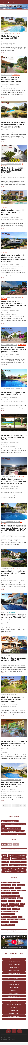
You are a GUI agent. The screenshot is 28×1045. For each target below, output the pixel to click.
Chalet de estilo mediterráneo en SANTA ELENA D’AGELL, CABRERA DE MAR (12, 699)
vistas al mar (7, 221)
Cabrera (23, 858)
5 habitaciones (6, 488)
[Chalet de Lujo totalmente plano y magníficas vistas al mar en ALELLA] (14, 422)
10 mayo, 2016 (5, 310)
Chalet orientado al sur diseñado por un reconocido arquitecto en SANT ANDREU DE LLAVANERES (13, 304)
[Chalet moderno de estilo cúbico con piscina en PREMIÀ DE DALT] (14, 601)
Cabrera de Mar (5, 694)
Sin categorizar (16, 33)
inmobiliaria (4, 903)
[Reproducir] (3, 947)
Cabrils (3, 33)
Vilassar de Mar (20, 871)
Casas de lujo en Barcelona (11, 177)
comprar (13, 898)
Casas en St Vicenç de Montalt (13, 1004)
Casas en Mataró (14, 990)
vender (3, 919)
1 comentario (13, 789)
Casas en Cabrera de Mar (14, 973)
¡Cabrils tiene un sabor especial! (10, 821)
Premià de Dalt (21, 865)
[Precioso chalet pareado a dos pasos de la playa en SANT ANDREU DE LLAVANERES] (14, 770)
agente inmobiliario (6, 885)
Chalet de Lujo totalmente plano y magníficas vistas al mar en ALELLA (14, 437)
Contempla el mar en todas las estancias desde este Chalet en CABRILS (13, 573)
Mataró (5, 865)
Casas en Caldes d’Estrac (14, 979)
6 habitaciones (6, 444)
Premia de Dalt (11, 612)
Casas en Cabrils (14, 976)
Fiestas (18, 901)
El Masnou (11, 344)
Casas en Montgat (14, 993)
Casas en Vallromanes (14, 1013)
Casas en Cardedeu (14, 984)
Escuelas (4, 901)
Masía (8, 356)
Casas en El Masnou (14, 987)
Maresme (13, 44)
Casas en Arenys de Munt (14, 964)
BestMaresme (4, 1037)
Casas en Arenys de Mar (14, 961)
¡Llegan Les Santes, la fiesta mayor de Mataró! (13, 834)
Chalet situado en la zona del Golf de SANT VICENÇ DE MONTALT (12, 212)
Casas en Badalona (14, 970)
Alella (2, 432)
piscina (16, 401)
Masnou (22, 861)
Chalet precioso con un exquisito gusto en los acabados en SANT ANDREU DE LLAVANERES (14, 743)
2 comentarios (14, 397)
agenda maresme (14, 882)
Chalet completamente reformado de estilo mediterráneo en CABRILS (11, 79)
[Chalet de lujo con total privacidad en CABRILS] (14, 24)
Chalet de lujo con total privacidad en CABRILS (10, 37)
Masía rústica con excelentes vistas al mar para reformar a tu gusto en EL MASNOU (13, 349)
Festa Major (11, 901)
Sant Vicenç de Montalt (14, 206)
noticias (16, 906)
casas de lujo (15, 893)
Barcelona (11, 855)
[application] (14, 942)
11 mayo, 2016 (5, 84)
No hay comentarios (15, 41)
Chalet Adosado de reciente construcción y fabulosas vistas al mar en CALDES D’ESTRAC (13, 481)
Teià (9, 655)
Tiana (12, 868)
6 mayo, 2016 (5, 619)
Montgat (12, 865)
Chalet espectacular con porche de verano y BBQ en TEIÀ (13, 659)
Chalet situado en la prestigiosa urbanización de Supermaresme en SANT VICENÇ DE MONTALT (13, 528)
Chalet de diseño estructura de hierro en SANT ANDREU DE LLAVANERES (13, 170)
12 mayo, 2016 (5, 41)
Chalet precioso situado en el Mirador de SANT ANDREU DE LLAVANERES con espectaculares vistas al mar (13, 258)
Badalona (14, 858)
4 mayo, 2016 (5, 704)
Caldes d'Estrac (5, 476)
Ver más (4, 52)
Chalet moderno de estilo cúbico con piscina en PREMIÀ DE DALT (13, 616)
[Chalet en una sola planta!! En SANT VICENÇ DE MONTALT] (14, 378)
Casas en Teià (14, 1007)
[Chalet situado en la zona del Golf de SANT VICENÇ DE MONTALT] (14, 197)
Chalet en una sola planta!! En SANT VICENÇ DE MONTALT (13, 393)
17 (21, 805)
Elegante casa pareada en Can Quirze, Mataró (13, 831)
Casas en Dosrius (14, 981)
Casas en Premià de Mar (14, 999)
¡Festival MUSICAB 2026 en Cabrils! (11, 828)
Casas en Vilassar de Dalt (14, 1016)
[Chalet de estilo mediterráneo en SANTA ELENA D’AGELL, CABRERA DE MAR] (14, 684)
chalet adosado (5, 898)
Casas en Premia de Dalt (14, 996)
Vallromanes (21, 868)
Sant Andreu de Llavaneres (14, 163)
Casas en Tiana (14, 1010)
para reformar (13, 356)
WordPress (23, 1037)
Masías (15, 344)
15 (14, 805)
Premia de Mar (5, 911)
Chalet (7, 44)
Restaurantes (14, 911)
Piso (9, 908)
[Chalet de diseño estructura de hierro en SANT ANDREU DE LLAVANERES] (14, 153)
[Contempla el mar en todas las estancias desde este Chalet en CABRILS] (14, 558)
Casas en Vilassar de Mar (14, 1019)
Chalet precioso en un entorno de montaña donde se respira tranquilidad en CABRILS (13, 124)
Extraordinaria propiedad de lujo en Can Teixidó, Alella (13, 824)
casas (7, 43)
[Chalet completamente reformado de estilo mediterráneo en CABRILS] (14, 64)
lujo (10, 44)
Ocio (21, 906)
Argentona (6, 858)
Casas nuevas (8, 33)
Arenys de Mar (21, 855)
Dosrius (14, 861)
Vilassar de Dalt (8, 871)
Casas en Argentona (14, 967)
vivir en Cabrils (14, 922)
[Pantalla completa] (25, 947)
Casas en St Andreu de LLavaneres (14, 1001)
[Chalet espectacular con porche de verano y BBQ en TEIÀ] (14, 645)
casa (7, 580)
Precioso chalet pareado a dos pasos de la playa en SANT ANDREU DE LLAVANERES (12, 784)
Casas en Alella (14, 958)
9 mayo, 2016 (5, 532)
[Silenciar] (22, 947)
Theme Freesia (17, 1037)
